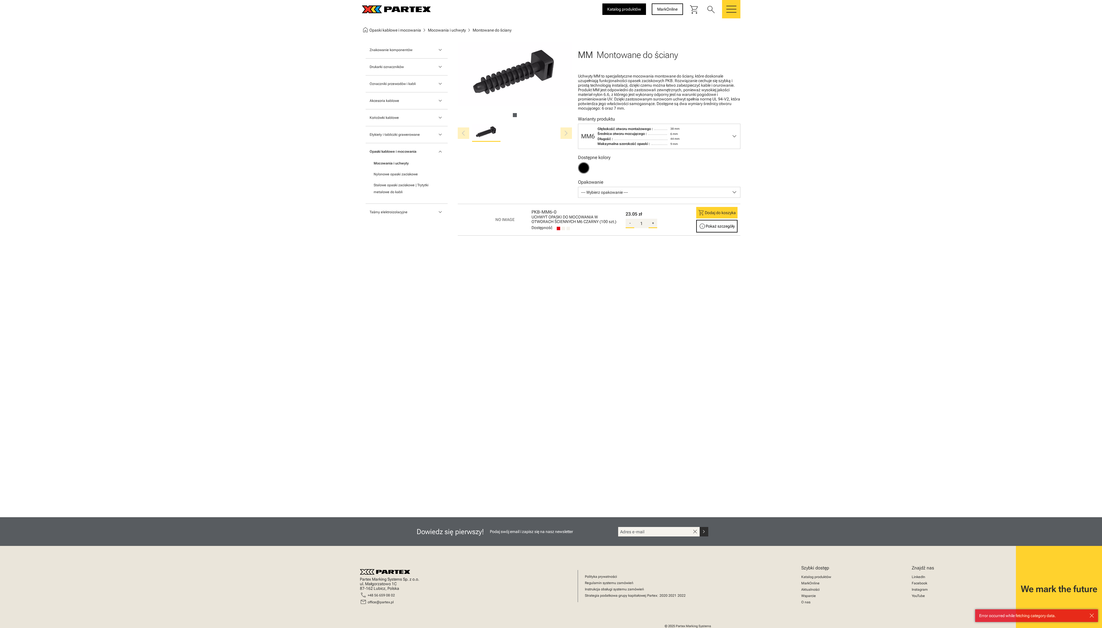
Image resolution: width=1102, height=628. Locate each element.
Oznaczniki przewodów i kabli (393, 84)
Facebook (919, 583)
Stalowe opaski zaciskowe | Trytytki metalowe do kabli (401, 188)
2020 (663, 596)
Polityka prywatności (601, 577)
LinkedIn (918, 577)
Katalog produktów (816, 577)
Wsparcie (808, 596)
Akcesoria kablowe (384, 101)
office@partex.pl (381, 602)
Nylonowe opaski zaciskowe (396, 174)
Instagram (920, 590)
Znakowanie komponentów (391, 50)
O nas (805, 602)
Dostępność (541, 227)
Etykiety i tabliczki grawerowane (395, 135)
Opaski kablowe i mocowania (393, 152)
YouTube (918, 596)
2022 (682, 596)
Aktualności (810, 590)
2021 (672, 596)
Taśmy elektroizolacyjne (389, 212)
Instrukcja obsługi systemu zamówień (614, 589)
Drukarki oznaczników (387, 67)
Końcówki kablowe (384, 118)
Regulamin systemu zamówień (609, 583)
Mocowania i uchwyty (391, 163)
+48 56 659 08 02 (381, 595)
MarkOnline (810, 583)
